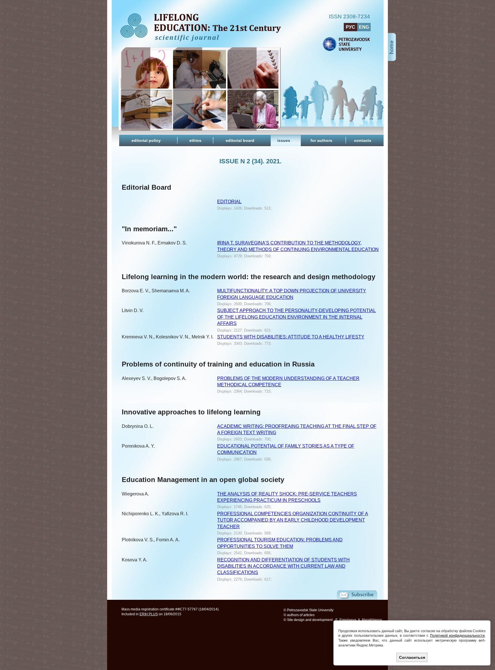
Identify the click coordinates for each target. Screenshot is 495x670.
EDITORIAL (229, 201)
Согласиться (412, 657)
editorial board (240, 140)
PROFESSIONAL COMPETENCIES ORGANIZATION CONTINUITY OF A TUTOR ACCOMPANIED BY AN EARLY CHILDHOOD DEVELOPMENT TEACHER (292, 520)
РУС (350, 27)
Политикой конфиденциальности (457, 636)
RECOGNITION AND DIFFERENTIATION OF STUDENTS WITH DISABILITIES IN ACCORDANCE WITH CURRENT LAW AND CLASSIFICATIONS (283, 566)
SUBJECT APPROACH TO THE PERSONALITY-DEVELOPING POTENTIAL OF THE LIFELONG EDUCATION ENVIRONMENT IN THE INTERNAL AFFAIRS (296, 317)
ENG (364, 27)
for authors (321, 140)
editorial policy (146, 140)
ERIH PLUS (149, 614)
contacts (362, 140)
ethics (195, 140)
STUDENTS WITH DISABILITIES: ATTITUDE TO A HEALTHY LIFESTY (290, 336)
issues (283, 140)
